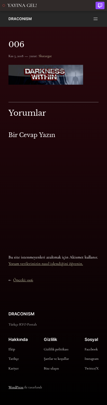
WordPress (15, 387)
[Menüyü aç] (96, 19)
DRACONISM (20, 19)
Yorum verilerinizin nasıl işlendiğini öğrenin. (45, 263)
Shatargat (45, 56)
